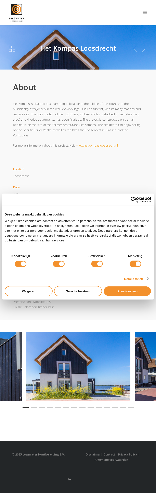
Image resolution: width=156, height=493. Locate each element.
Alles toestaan (127, 291)
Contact (109, 454)
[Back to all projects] (12, 49)
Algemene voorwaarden (111, 460)
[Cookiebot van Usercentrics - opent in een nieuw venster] (133, 200)
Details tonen (133, 279)
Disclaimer (93, 454)
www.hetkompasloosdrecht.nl (97, 145)
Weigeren (28, 291)
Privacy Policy (127, 454)
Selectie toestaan (78, 291)
